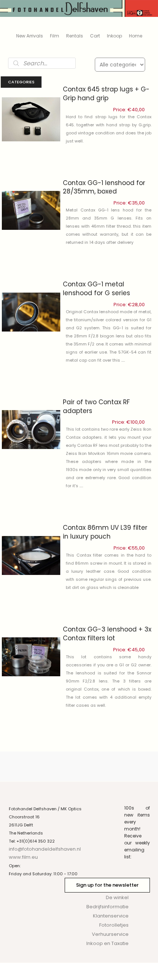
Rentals (74, 36)
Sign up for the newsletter (107, 884)
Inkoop (114, 36)
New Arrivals (29, 36)
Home (135, 36)
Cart (95, 36)
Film (54, 36)
